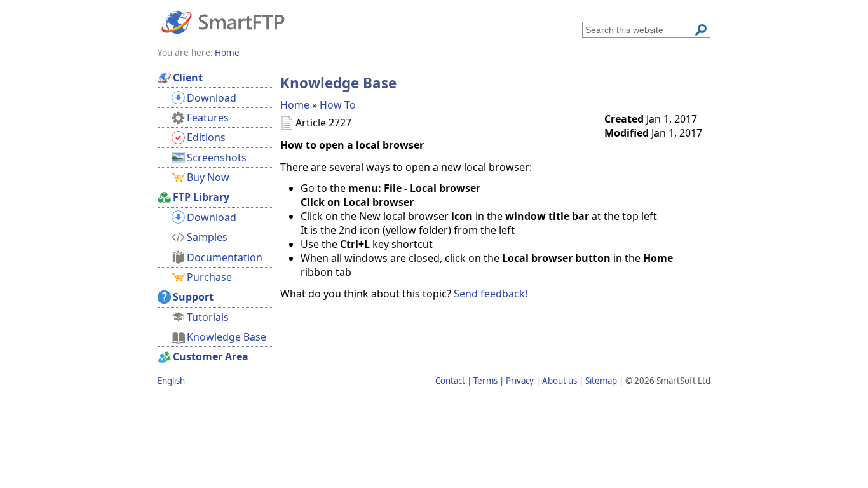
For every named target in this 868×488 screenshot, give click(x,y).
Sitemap (601, 380)
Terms (485, 380)
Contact (450, 380)
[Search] (701, 30)
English (171, 380)
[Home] (223, 22)
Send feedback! (490, 294)
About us (559, 380)
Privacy (520, 380)
